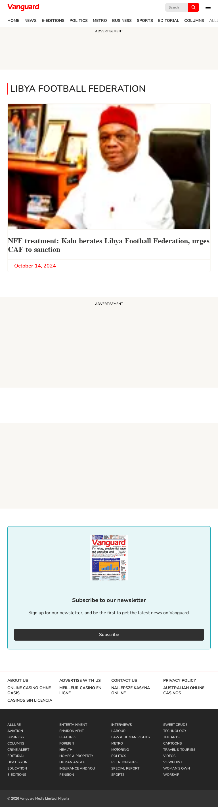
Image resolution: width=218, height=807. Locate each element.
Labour (118, 731)
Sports (145, 20)
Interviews (121, 724)
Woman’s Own (176, 768)
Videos (169, 756)
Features (67, 737)
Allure (14, 724)
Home (13, 20)
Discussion (17, 762)
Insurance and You (77, 768)
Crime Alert (18, 749)
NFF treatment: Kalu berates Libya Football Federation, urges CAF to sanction (108, 244)
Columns (194, 20)
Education (17, 768)
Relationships (124, 762)
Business (122, 20)
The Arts (171, 737)
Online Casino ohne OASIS (29, 690)
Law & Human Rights (130, 737)
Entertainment (73, 724)
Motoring (120, 749)
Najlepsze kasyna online (130, 690)
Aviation (15, 731)
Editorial (168, 20)
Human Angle (72, 762)
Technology (174, 731)
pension (66, 774)
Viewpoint (172, 762)
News (30, 20)
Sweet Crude (175, 724)
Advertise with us (80, 680)
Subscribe (109, 635)
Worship (171, 774)
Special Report (125, 768)
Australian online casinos (183, 690)
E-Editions (53, 20)
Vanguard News (23, 7)
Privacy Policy (179, 680)
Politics (79, 20)
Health (65, 749)
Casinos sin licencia (29, 700)
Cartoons (172, 743)
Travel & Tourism (179, 749)
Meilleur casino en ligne (80, 690)
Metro (100, 20)
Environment (71, 731)
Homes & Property (76, 756)
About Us (17, 680)
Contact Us (124, 680)
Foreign (66, 743)
